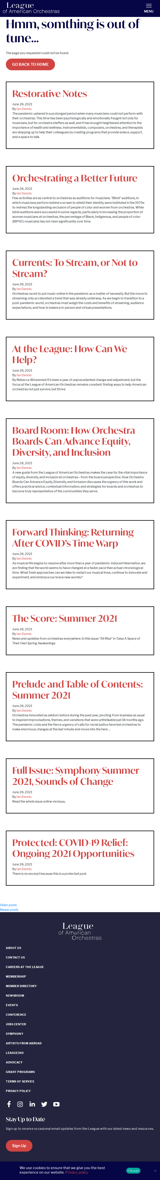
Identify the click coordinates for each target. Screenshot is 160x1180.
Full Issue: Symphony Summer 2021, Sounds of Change (75, 775)
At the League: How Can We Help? (69, 354)
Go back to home (30, 64)
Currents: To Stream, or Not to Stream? (75, 268)
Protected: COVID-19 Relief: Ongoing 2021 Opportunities (73, 848)
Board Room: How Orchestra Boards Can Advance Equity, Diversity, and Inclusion (73, 441)
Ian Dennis (24, 109)
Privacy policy (76, 1172)
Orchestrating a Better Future (74, 178)
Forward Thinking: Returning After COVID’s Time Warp (73, 537)
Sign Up (19, 1145)
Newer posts (9, 910)
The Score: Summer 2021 (64, 618)
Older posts (8, 905)
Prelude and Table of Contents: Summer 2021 (77, 689)
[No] (155, 1171)
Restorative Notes (49, 93)
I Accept (133, 1170)
